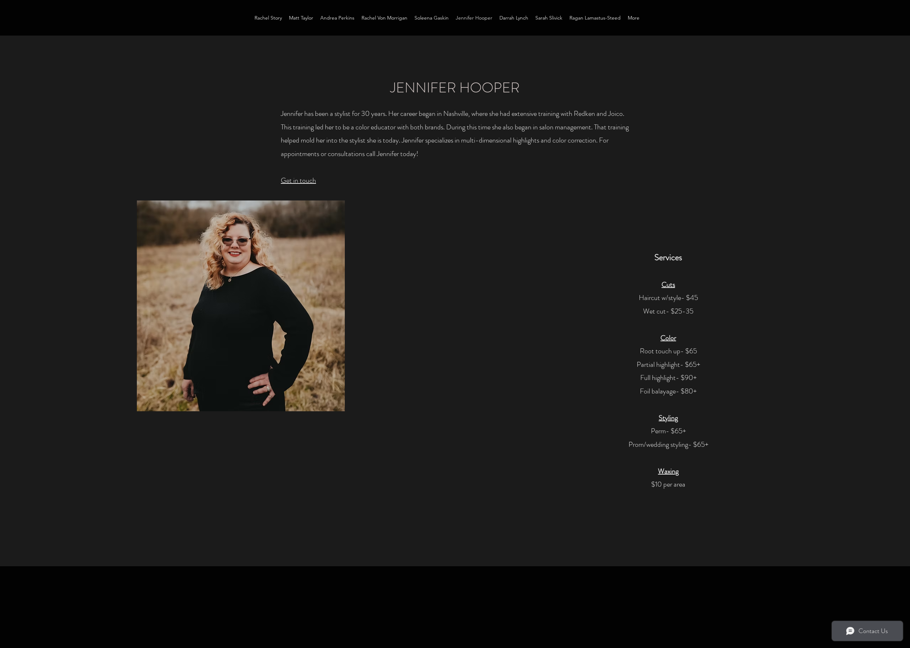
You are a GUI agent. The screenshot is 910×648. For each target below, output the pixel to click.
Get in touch (298, 180)
